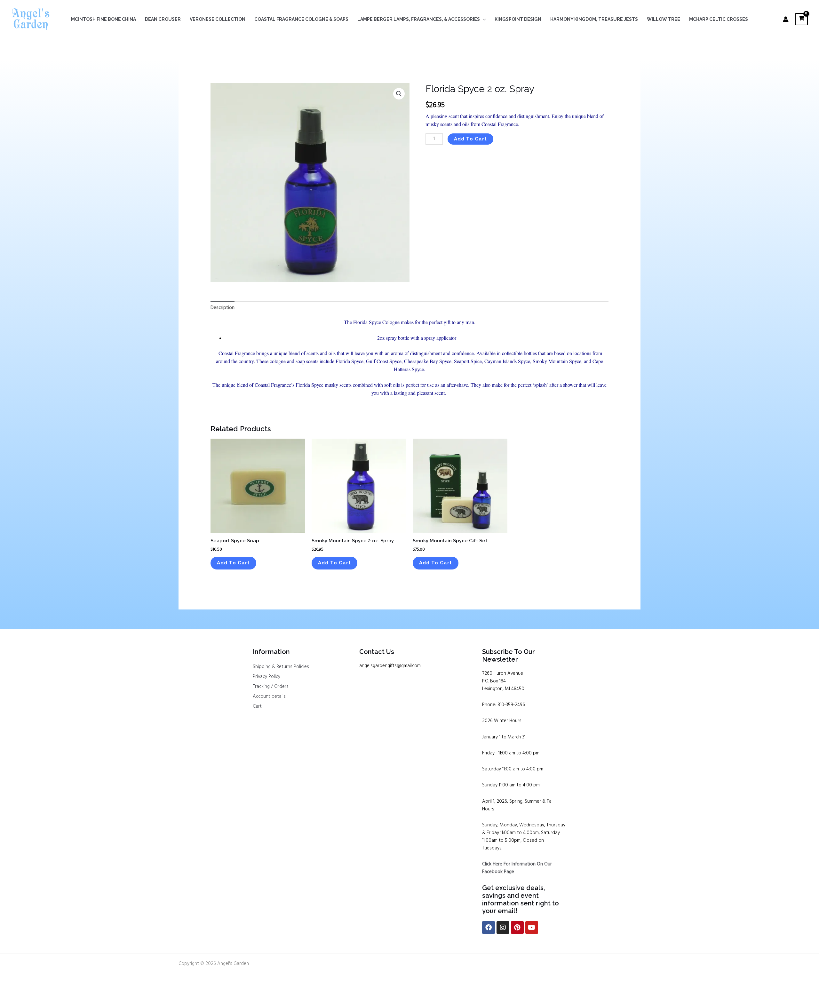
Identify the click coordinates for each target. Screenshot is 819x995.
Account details (269, 696)
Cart (257, 706)
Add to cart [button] (233, 563)
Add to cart (470, 139)
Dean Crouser (163, 19)
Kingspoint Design (518, 19)
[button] (483, 19)
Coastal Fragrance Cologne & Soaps (301, 19)
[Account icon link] (786, 19)
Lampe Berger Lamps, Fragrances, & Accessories (418, 19)
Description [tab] (223, 308)
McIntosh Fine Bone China (103, 19)
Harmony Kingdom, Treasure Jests (594, 19)
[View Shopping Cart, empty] (801, 19)
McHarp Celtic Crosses (718, 19)
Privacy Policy (266, 677)
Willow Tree (663, 19)
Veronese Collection (217, 19)
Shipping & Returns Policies (281, 667)
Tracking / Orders (271, 686)
